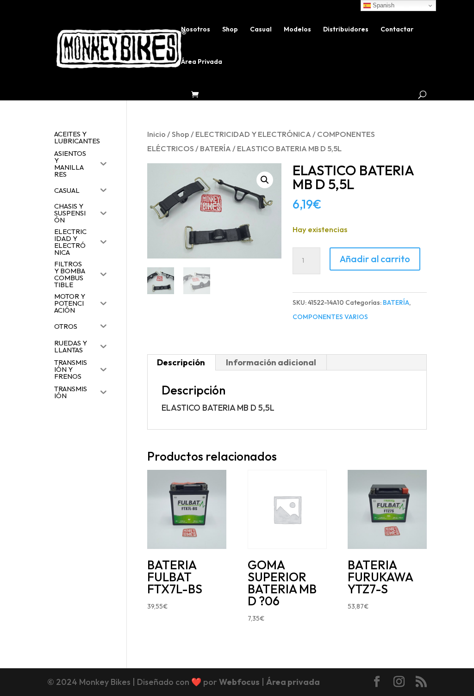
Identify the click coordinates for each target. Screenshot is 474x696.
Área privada (293, 682)
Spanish (382, 5)
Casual (261, 29)
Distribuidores (345, 29)
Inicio (156, 134)
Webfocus (239, 682)
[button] (264, 180)
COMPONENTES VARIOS (330, 317)
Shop (230, 29)
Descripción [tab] (181, 362)
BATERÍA (215, 148)
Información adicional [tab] (271, 362)
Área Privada (201, 62)
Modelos (297, 29)
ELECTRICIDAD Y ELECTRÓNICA (253, 134)
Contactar (396, 29)
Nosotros (195, 29)
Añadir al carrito (375, 259)
